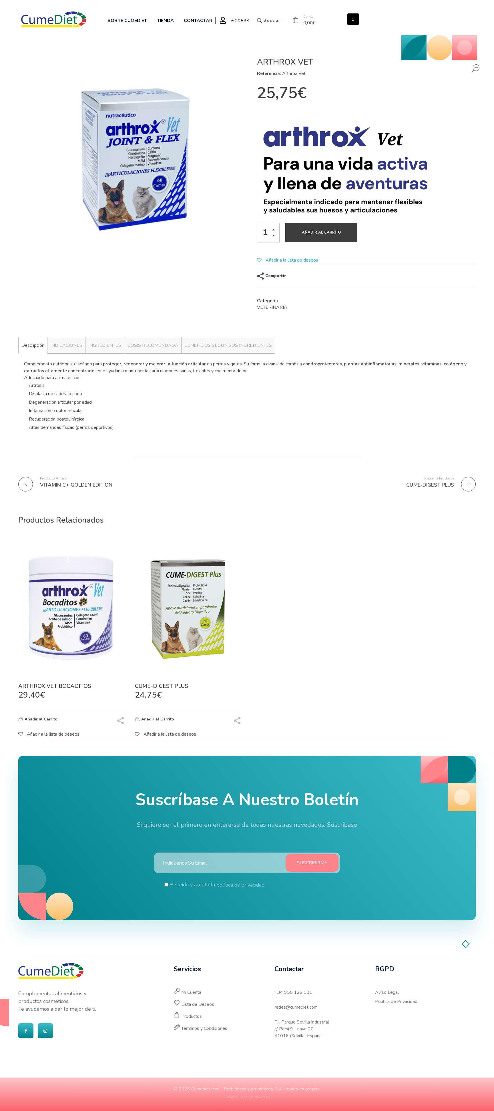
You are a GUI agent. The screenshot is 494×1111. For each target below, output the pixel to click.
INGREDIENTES (104, 345)
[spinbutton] (268, 232)
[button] (275, 231)
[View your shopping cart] (295, 20)
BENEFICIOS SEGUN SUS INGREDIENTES (228, 345)
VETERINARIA (272, 307)
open (476, 68)
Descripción (32, 345)
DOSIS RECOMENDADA (152, 345)
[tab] (32, 345)
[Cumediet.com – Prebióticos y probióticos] (53, 19)
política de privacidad (240, 884)
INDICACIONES (66, 345)
